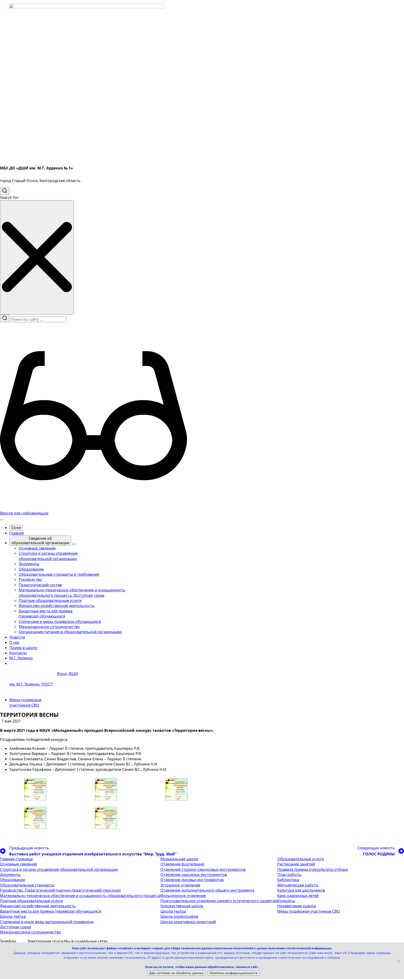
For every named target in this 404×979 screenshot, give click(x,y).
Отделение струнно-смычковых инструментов (202, 869)
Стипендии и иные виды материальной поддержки (47, 921)
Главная (16, 533)
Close (16, 527)
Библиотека (288, 879)
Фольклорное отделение (183, 895)
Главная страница (16, 858)
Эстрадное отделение (180, 885)
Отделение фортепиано (182, 864)
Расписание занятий (296, 864)
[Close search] (37, 257)
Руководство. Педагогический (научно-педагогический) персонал (60, 890)
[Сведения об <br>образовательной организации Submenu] (74, 544)
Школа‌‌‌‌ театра (173, 911)
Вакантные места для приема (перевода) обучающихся (50, 911)
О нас (14, 642)
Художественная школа (181, 905)
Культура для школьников (301, 890)
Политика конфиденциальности (233, 973)
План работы (289, 874)
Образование (12, 879)
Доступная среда (15, 926)
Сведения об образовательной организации (40, 540)
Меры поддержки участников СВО (25, 702)
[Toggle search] (4, 191)
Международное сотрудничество (30, 932)
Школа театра (13, 916)
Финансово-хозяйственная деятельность (38, 905)
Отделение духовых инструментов (192, 879)
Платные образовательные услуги (31, 900)
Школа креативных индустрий (188, 921)
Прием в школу (23, 647)
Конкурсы (286, 900)
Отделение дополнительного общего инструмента (207, 890)
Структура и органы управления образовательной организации (59, 869)
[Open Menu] (2, 519)
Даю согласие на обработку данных (176, 973)
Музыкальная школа (179, 858)
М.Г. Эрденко (21, 658)
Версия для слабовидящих (24, 513)
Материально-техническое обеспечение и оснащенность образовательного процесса (80, 895)
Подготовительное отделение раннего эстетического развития (218, 900)
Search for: (9, 197)
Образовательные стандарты (27, 885)
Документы (10, 874)
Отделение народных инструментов (193, 874)
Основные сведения (18, 864)
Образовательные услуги (300, 858)
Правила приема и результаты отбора (312, 869)
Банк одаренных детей (298, 895)
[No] (398, 960)
